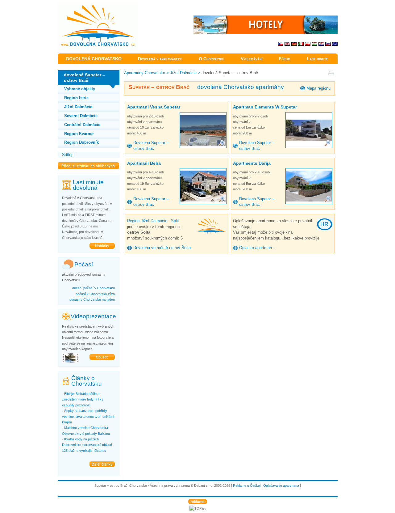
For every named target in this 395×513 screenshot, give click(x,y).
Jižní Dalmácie (78, 106)
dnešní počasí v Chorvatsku (93, 288)
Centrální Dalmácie (82, 124)
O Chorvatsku (211, 59)
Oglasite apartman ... (258, 247)
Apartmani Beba (144, 163)
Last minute (317, 59)
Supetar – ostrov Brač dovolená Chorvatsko (96, 6)
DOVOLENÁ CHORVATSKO (94, 59)
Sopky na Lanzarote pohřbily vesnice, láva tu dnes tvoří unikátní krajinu (88, 416)
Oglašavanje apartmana (281, 485)
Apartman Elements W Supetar (265, 106)
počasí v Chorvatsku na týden (92, 299)
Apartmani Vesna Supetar (153, 106)
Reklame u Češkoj (246, 485)
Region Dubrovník (81, 142)
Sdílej (67, 154)
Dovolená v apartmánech (160, 59)
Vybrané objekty (79, 89)
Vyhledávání (252, 59)
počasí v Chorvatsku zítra (95, 294)
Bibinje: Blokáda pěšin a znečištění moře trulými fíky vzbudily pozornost (82, 399)
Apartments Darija (252, 163)
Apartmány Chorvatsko (144, 72)
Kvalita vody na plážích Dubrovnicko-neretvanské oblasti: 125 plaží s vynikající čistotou (87, 444)
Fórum (284, 59)
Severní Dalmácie (81, 115)
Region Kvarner (79, 133)
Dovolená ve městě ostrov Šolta (162, 247)
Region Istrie (76, 97)
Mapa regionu (318, 88)
